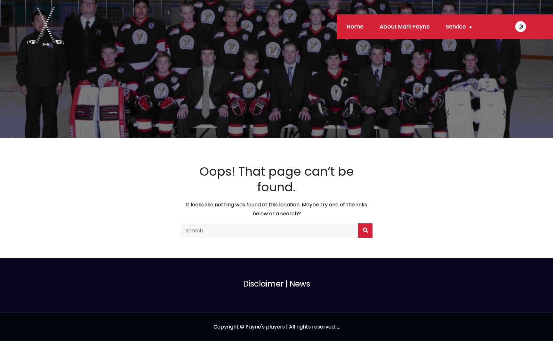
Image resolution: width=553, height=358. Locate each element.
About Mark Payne (405, 26)
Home (355, 26)
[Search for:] (276, 230)
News (300, 284)
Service (456, 26)
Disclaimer (263, 284)
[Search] (365, 230)
